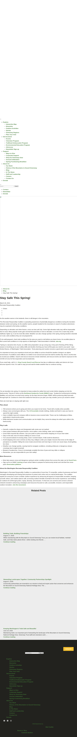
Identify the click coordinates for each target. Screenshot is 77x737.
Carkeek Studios (27, 732)
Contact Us (10, 178)
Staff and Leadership (13, 174)
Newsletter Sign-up (12, 149)
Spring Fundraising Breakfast (16, 161)
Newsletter (6, 191)
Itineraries (9, 126)
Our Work (9, 166)
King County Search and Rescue (29, 362)
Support (6, 151)
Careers (8, 176)
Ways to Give (10, 153)
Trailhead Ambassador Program (17, 143)
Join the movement (19, 485)
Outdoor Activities (12, 128)
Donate (5, 180)
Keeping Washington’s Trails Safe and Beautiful (19, 628)
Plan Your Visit (11, 134)
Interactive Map (11, 124)
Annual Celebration (12, 159)
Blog (7, 170)
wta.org (58, 341)
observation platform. (14, 464)
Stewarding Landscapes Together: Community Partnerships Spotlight (27, 579)
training (19, 462)
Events (8, 139)
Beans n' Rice (22, 730)
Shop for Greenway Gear (14, 157)
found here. (73, 460)
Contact (5, 189)
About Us (6, 164)
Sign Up (41, 653)
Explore (5, 122)
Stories (8, 130)
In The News (10, 172)
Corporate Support (12, 155)
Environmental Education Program (18, 145)
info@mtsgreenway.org (37, 723)
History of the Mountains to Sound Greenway (21, 168)
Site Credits (49, 727)
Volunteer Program (12, 141)
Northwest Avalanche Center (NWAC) (36, 393)
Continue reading (9, 542)
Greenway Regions (12, 132)
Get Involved (7, 136)
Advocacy (9, 147)
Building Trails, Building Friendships (15, 533)
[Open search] (0, 184)
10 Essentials (34, 411)
